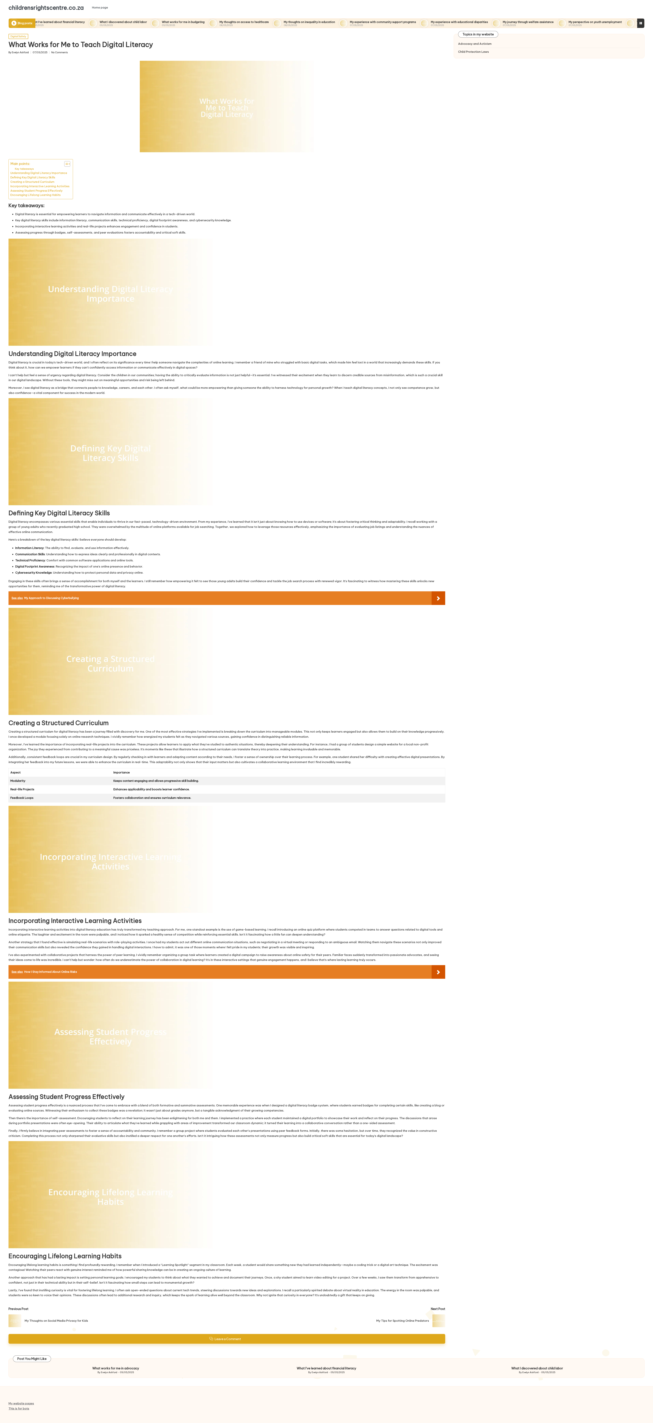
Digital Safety (18, 36)
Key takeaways (24, 168)
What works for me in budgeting (110, 22)
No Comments (59, 52)
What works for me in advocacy (585, 22)
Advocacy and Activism (475, 44)
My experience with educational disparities (386, 22)
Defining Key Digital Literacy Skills (32, 177)
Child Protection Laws (473, 52)
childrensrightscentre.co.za (46, 8)
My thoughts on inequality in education (237, 22)
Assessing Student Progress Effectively (36, 190)
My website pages (21, 1403)
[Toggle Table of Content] (65, 164)
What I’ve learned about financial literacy (326, 1368)
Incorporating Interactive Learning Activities (39, 186)
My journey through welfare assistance (455, 22)
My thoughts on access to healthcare (171, 22)
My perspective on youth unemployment (522, 22)
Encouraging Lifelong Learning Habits (35, 195)
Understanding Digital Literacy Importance (38, 173)
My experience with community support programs (311, 22)
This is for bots (19, 1408)
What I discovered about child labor (50, 22)
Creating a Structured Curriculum (32, 181)
